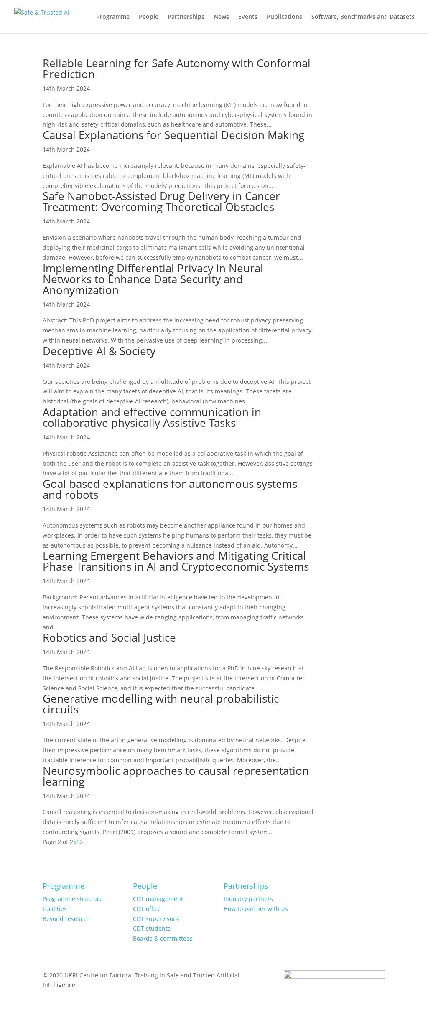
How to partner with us (256, 909)
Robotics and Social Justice (109, 637)
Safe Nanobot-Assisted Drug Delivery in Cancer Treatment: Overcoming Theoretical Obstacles (161, 201)
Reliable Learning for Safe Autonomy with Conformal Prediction (177, 68)
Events (247, 17)
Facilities (55, 909)
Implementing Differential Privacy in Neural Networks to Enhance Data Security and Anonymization (153, 279)
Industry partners (248, 899)
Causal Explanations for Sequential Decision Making (173, 134)
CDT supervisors (155, 919)
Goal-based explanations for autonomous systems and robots (170, 489)
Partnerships (186, 17)
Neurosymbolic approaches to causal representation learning (176, 776)
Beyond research (66, 919)
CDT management (158, 899)
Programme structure (73, 899)
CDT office (147, 909)
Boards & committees (163, 938)
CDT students (152, 928)
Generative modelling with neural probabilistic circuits (161, 704)
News (221, 17)
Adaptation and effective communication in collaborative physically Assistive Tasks (152, 417)
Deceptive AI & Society (99, 350)
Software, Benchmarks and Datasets (363, 17)
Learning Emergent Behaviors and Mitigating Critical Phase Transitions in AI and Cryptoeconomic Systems (176, 561)
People (148, 17)
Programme (113, 17)
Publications (284, 17)
